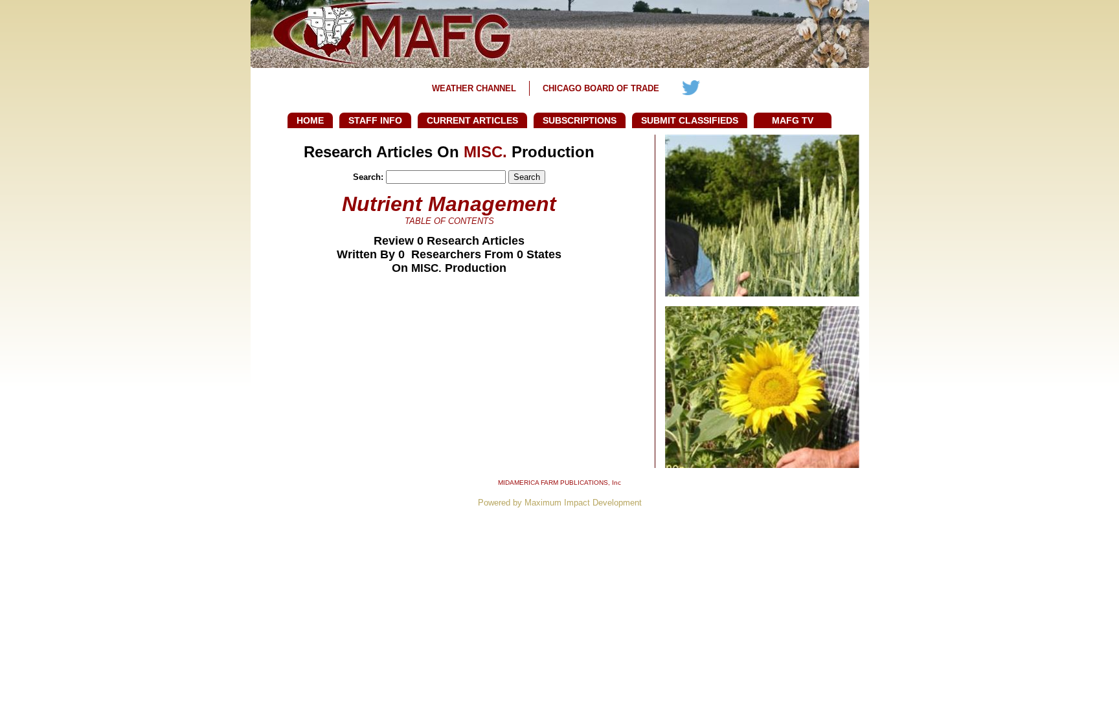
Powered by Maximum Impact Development (560, 502)
